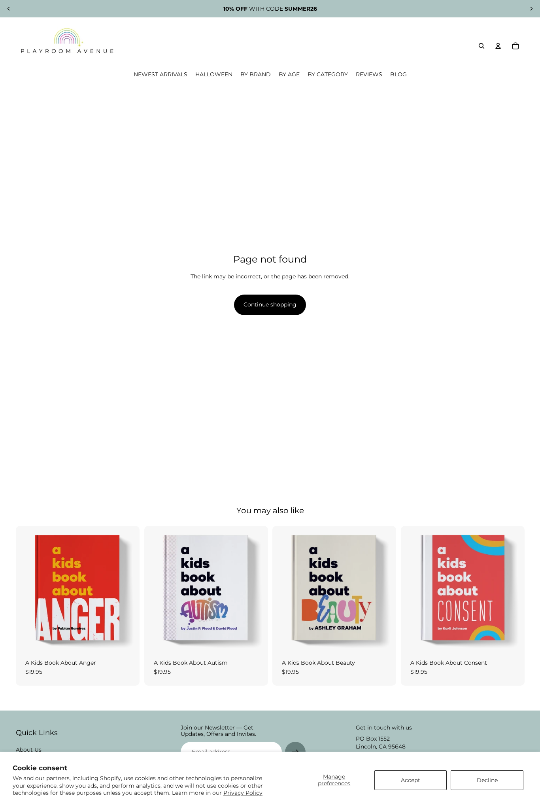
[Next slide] (531, 8)
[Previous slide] (8, 8)
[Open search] (481, 46)
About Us (29, 749)
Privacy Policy (242, 792)
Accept (410, 780)
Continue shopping (270, 304)
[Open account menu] (498, 46)
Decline (487, 780)
